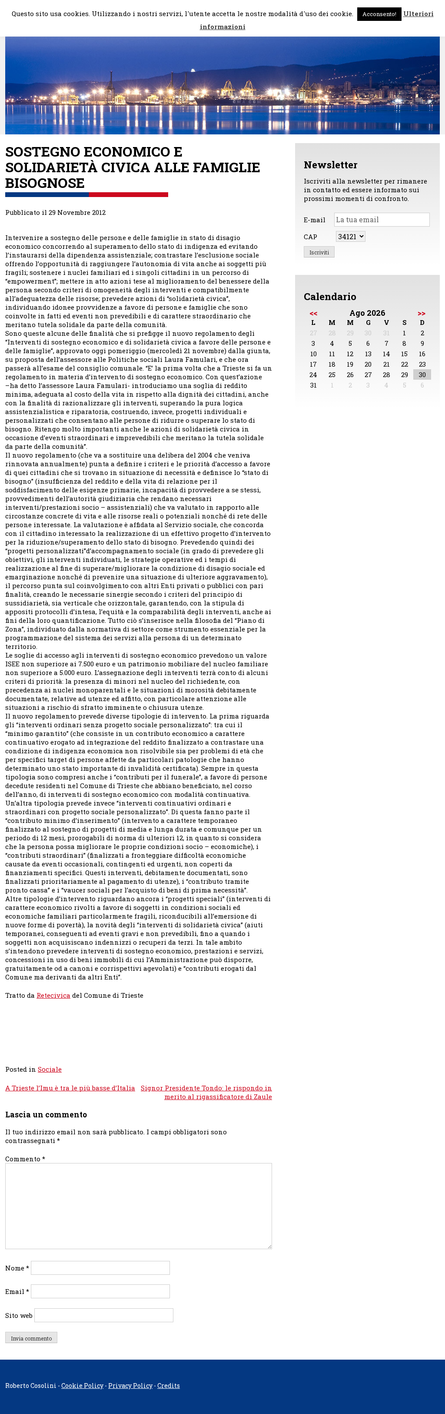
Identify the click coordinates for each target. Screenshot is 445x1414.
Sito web (19, 1315)
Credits (168, 1385)
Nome (17, 1268)
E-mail (314, 219)
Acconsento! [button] (379, 14)
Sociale (50, 1069)
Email (17, 1291)
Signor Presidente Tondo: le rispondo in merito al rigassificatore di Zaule (206, 1092)
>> (421, 312)
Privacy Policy (130, 1385)
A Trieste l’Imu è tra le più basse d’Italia (70, 1087)
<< (313, 312)
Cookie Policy (82, 1385)
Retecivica (53, 995)
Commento (25, 1158)
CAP (310, 236)
